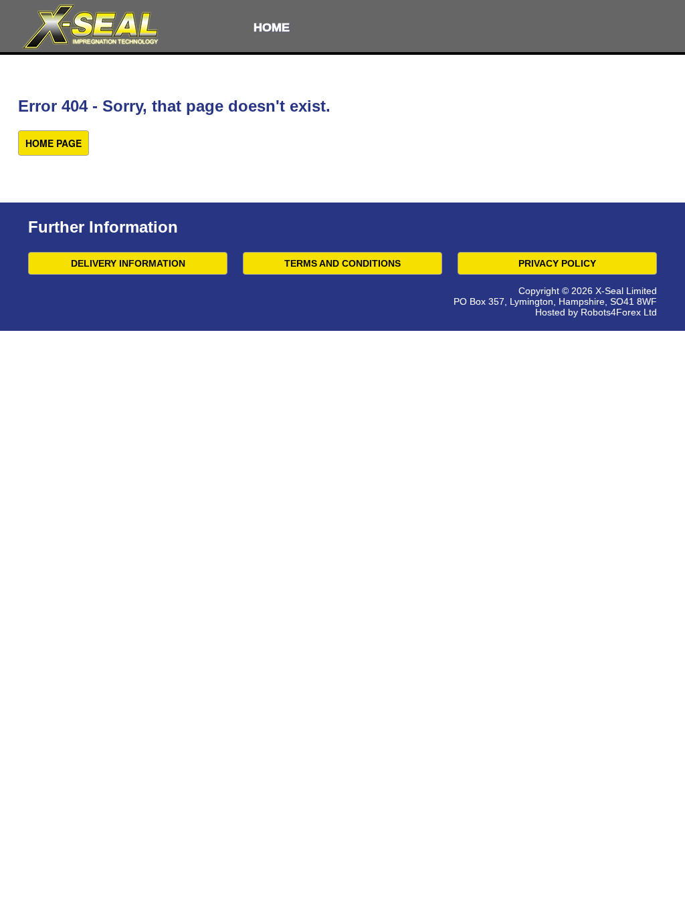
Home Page (53, 143)
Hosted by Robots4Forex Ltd (596, 312)
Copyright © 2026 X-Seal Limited (587, 290)
